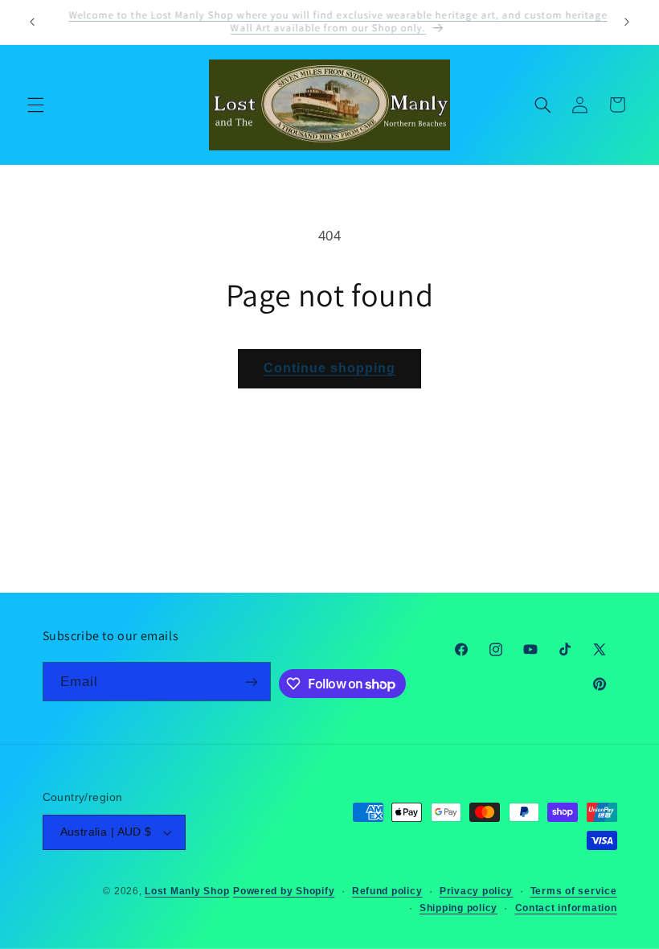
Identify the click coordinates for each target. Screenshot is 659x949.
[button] (35, 104)
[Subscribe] (251, 681)
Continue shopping (330, 368)
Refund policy (387, 891)
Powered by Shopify (283, 891)
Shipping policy (458, 908)
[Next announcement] (627, 21)
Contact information (566, 908)
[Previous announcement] (32, 21)
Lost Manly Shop (187, 891)
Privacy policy (476, 891)
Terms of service (573, 891)
